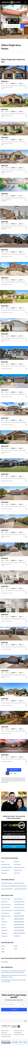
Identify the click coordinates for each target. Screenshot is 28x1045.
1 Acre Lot (3, 927)
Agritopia (16, 861)
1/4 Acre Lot (4, 921)
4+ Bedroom (4, 933)
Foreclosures (4, 901)
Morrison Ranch (5, 870)
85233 (2, 946)
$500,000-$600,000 (19, 924)
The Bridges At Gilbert (6, 867)
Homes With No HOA (19, 910)
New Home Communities (20, 886)
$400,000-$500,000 (19, 921)
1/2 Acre (3, 924)
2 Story (3, 919)
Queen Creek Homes (18, 1030)
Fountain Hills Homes (6, 1034)
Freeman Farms (18, 870)
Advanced (11, 22)
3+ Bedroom (4, 930)
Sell (17, 22)
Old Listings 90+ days (19, 901)
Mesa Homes (4, 1032)
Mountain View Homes (7, 910)
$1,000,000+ (17, 936)
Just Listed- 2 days (5, 899)
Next (15, 773)
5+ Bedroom (4, 936)
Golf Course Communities (7, 886)
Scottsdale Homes (18, 1032)
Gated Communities (19, 883)
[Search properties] (22, 26)
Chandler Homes (5, 1030)
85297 (15, 949)
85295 (15, 946)
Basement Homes (18, 899)
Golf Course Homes (6, 904)
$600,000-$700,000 (19, 927)
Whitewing (4, 873)
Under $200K (17, 913)
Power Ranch (17, 864)
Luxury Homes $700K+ (7, 888)
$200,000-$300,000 (19, 916)
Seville (2, 861)
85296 (2, 949)
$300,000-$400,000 (19, 919)
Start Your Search (14, 769)
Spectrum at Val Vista (19, 867)
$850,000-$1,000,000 (19, 933)
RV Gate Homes (5, 913)
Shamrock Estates (5, 864)
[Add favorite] (26, 88)
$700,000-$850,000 (19, 930)
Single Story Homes (6, 916)
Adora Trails (17, 873)
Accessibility (15, 1042)
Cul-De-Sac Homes (18, 907)
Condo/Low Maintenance (20, 888)
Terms (20, 1042)
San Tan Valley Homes (6, 1036)
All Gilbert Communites (7, 883)
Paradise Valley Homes (19, 1034)
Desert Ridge (4, 961)
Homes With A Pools (19, 904)
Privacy (25, 1042)
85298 (2, 951)
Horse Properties (5, 907)
